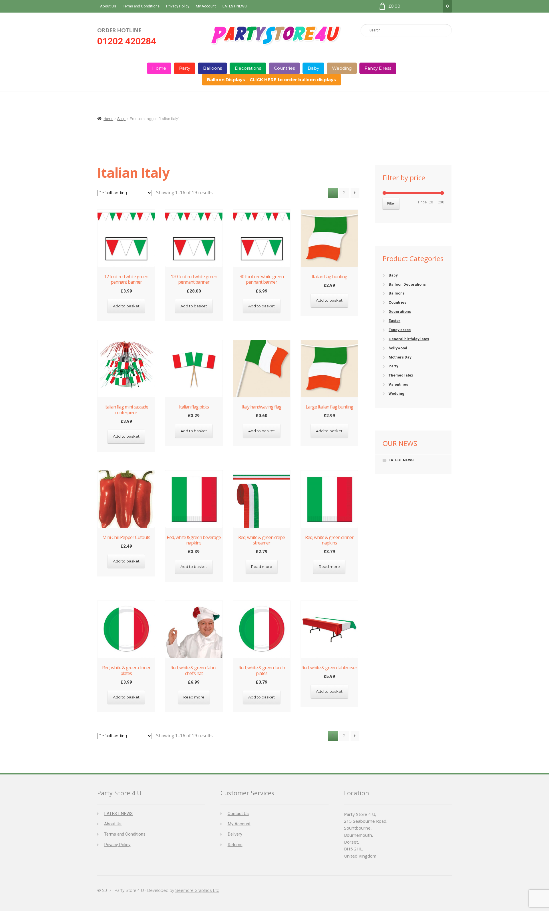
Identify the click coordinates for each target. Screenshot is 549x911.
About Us (108, 6)
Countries (284, 68)
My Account (206, 6)
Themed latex (401, 375)
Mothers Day (400, 357)
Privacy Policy (177, 6)
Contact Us (238, 813)
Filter (391, 203)
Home (159, 68)
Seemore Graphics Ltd (197, 890)
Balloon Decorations (407, 284)
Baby (313, 68)
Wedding (342, 68)
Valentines (398, 384)
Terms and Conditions (141, 6)
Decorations (248, 68)
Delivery (235, 834)
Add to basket (126, 306)
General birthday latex (409, 339)
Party (184, 68)
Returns (235, 844)
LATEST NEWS (234, 6)
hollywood (398, 348)
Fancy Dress (378, 68)
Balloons (212, 68)
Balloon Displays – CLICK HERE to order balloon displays (271, 79)
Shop (121, 119)
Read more (261, 566)
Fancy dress (400, 330)
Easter (394, 321)
